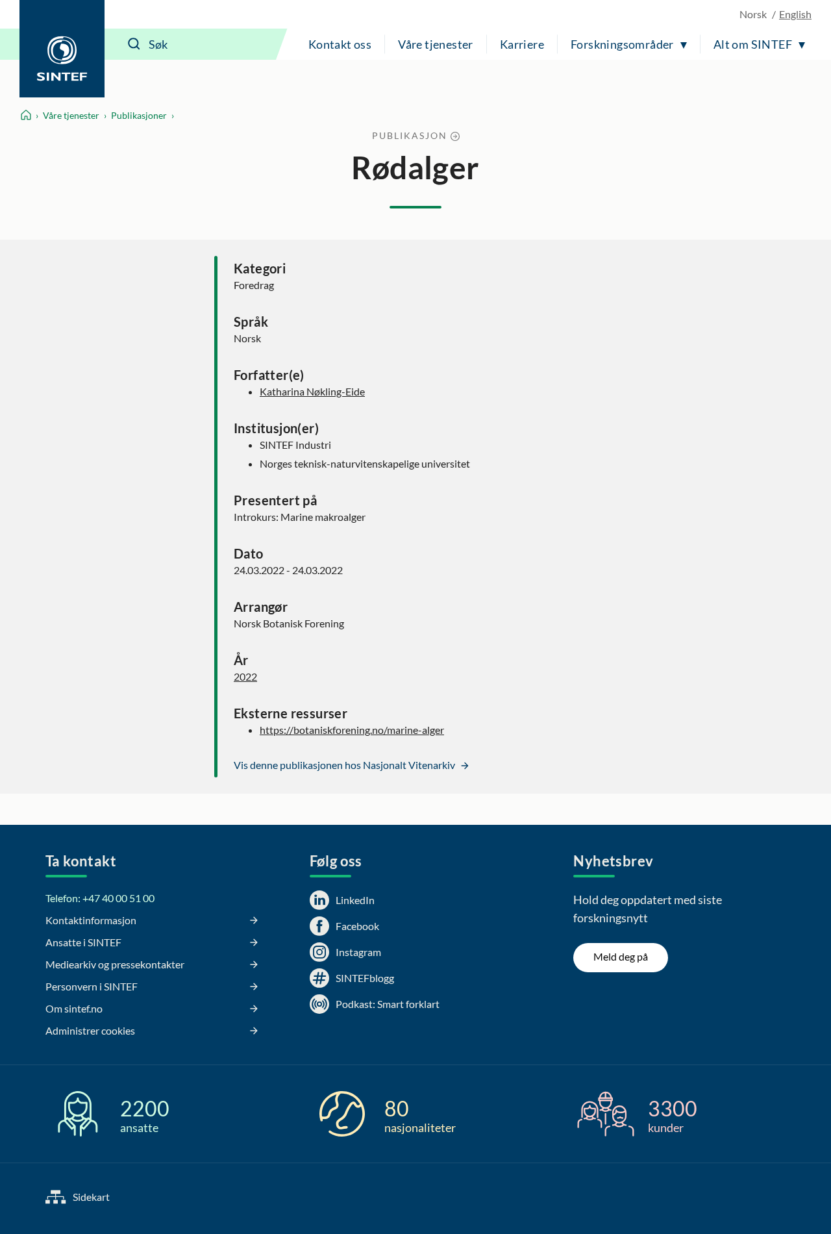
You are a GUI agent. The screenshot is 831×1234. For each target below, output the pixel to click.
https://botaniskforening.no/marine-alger (352, 730)
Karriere (522, 44)
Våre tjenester (435, 44)
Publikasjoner (139, 115)
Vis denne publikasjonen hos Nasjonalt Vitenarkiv (345, 765)
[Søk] (134, 44)
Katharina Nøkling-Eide (312, 391)
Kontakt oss (339, 44)
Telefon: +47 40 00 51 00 (100, 898)
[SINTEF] (62, 48)
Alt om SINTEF (752, 44)
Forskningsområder (622, 44)
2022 (245, 676)
